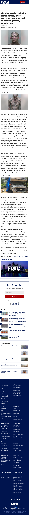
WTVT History (16, 462)
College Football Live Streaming (18, 478)
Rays (2, 410)
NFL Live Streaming (17, 476)
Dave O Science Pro (17, 419)
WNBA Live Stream (17, 491)
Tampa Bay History (5, 436)
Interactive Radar (17, 385)
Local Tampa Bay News (5, 386)
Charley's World (16, 410)
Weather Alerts (16, 390)
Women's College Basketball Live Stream (18, 489)
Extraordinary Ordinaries (16, 414)
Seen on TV (3, 398)
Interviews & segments (6, 477)
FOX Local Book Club (18, 445)
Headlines (15, 443)
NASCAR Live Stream (18, 482)
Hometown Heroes (17, 412)
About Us (16, 455)
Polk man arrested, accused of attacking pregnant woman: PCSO (9, 352)
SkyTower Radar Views (18, 384)
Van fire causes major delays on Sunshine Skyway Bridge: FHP (10, 358)
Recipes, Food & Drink (6, 435)
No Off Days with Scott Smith (6, 414)
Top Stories (3, 384)
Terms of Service (15, 304)
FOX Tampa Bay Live (18, 437)
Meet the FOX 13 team (18, 457)
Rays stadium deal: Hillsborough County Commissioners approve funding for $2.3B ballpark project (17, 320)
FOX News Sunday (5, 400)
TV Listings (15, 459)
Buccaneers (3, 408)
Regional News (5, 455)
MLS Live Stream (17, 492)
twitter (12, 500)
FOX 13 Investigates (5, 395)
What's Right (4, 425)
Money (3, 442)
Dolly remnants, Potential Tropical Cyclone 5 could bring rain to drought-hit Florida (10, 346)
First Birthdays (16, 418)
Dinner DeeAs (4, 428)
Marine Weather (16, 388)
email (20, 500)
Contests (15, 452)
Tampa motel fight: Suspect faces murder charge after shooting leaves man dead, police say (10, 371)
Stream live (3, 476)
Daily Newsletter (4, 401)
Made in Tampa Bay (5, 433)
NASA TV (15, 436)
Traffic (14, 408)
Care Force (3, 438)
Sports (3, 406)
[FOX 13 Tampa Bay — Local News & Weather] (5, 2)
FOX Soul (15, 433)
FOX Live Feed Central (18, 434)
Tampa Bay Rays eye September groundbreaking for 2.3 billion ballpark (9, 364)
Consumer (3, 390)
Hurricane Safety (17, 392)
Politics (2, 393)
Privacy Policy (16, 303)
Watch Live (23, 2)
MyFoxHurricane (17, 395)
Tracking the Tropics (17, 393)
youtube (17, 500)
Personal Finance (5, 447)
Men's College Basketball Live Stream (18, 486)
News (2, 382)
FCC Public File (16, 465)
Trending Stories (17, 447)
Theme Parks (4, 431)
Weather (16, 382)
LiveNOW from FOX (17, 429)
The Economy (4, 448)
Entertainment (17, 442)
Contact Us (15, 468)
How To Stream (16, 425)
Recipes (15, 416)
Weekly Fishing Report (6, 416)
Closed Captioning (17, 464)
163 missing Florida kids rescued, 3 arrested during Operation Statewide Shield (17, 314)
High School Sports (5, 418)
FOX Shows (15, 448)
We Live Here (5, 423)
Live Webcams (16, 387)
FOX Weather (16, 397)
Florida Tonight (4, 426)
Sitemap (3, 403)
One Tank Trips (4, 430)
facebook (9, 500)
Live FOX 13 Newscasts (16, 427)
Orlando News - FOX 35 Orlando (5, 458)
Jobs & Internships (17, 460)
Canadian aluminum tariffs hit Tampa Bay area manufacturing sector (17, 326)
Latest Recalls (4, 445)
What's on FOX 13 (17, 450)
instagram (14, 500)
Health (2, 391)
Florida (2, 388)
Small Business (4, 450)
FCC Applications (17, 467)
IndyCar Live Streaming (18, 483)
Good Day (16, 406)
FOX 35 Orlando (4, 25)
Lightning (3, 412)
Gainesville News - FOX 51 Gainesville (6, 461)
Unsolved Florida (4, 396)
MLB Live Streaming (17, 480)
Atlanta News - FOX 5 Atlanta (5, 463)
